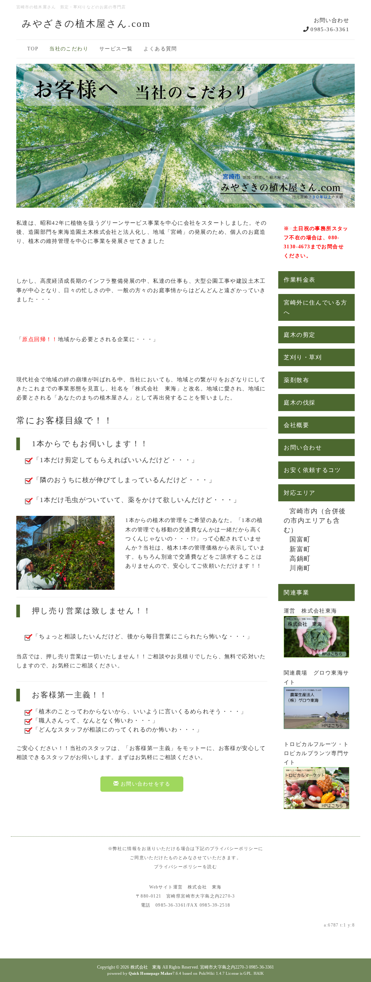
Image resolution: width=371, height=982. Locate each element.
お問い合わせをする (145, 784)
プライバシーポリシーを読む (185, 866)
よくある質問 (160, 48)
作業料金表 (300, 280)
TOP (32, 48)
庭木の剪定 (300, 335)
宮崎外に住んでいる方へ (315, 307)
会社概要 (296, 425)
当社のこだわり (68, 48)
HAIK (259, 973)
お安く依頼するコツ (312, 470)
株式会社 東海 (145, 967)
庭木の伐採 (300, 402)
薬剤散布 (296, 380)
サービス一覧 (116, 48)
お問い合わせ (303, 447)
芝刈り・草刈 (303, 357)
